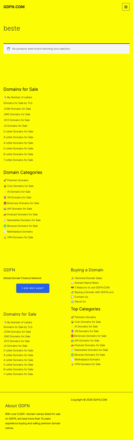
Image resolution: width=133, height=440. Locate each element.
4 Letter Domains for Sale (18, 143)
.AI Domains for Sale (15, 125)
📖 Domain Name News (85, 282)
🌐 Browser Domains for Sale (20, 225)
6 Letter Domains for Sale (18, 154)
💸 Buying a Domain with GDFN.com (92, 292)
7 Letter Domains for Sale (18, 160)
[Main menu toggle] (126, 6)
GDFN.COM (14, 7)
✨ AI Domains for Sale (16, 191)
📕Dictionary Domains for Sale (21, 203)
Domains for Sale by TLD (17, 103)
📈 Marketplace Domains (18, 231)
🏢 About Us (78, 301)
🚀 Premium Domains (16, 180)
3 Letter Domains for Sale (18, 137)
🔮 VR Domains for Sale (17, 197)
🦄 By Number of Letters (17, 97)
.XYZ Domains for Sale (16, 120)
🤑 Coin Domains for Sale (18, 186)
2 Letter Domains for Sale (18, 131)
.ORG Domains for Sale (16, 114)
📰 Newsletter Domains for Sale (22, 220)
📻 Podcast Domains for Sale (20, 214)
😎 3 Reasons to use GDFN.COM (90, 287)
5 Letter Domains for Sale (18, 148)
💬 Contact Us (79, 296)
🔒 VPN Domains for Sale (18, 237)
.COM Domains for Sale (17, 108)
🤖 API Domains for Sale (17, 208)
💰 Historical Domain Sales (86, 278)
